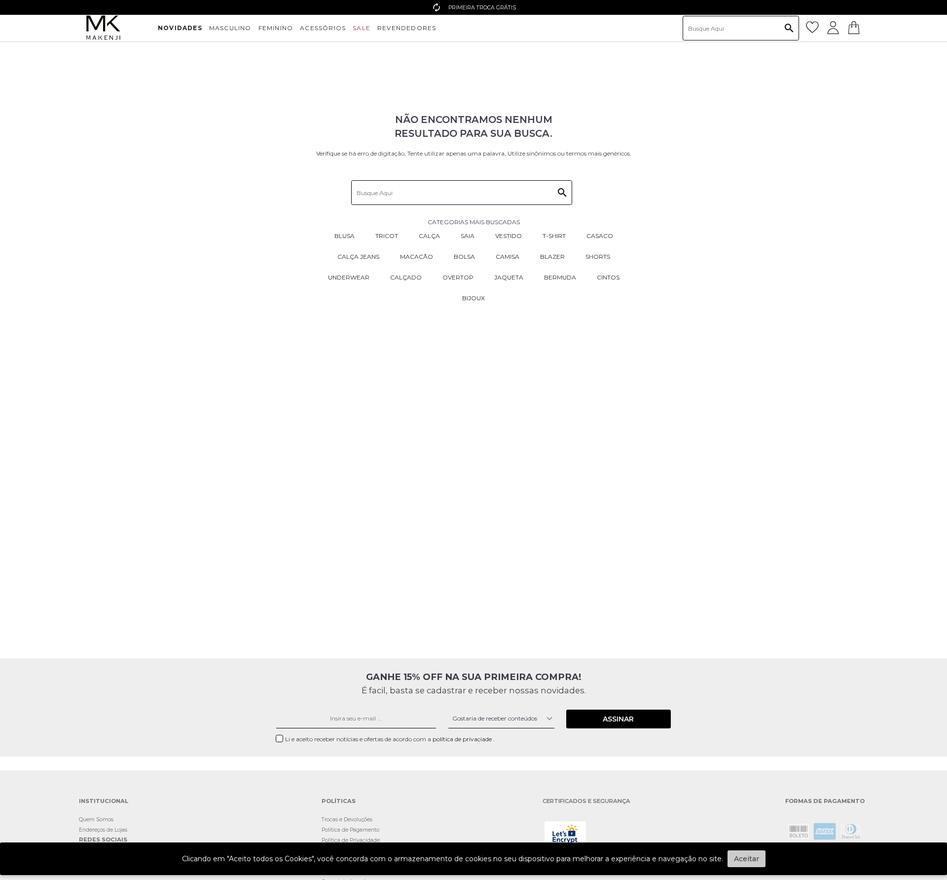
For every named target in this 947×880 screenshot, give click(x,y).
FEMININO (275, 28)
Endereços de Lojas (103, 830)
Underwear (348, 277)
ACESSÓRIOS (323, 28)
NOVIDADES (180, 28)
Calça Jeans (358, 256)
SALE (361, 28)
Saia (467, 236)
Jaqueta (508, 277)
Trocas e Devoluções (347, 819)
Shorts (597, 256)
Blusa (344, 236)
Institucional (103, 801)
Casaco (599, 236)
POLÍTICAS (339, 801)
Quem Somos (96, 819)
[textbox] (741, 28)
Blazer (552, 256)
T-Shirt (554, 236)
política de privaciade (463, 739)
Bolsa (464, 256)
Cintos (608, 277)
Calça (429, 236)
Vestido (508, 236)
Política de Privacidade (351, 840)
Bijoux (473, 298)
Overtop (458, 277)
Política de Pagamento (350, 830)
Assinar (618, 719)
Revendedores (406, 28)
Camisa (507, 256)
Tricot (386, 236)
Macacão (416, 256)
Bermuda (560, 277)
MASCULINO (230, 28)
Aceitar (746, 858)
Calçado (406, 277)
